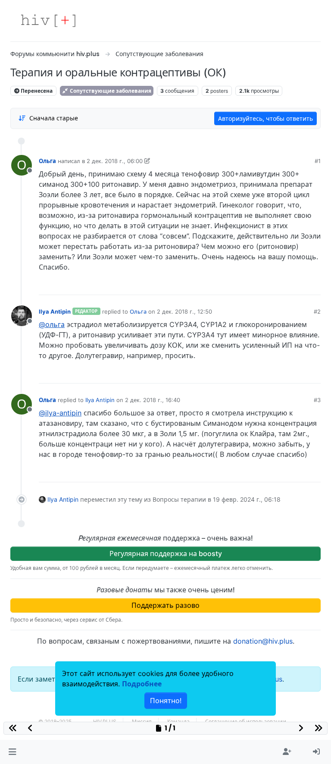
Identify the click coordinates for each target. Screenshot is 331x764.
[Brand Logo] (48, 20)
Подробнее (142, 683)
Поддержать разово (165, 605)
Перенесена (36, 91)
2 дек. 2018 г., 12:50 (184, 311)
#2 (317, 311)
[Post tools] (313, 285)
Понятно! (165, 700)
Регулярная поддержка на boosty (165, 553)
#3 (317, 399)
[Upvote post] (269, 285)
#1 (318, 160)
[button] (12, 752)
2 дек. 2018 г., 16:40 (152, 399)
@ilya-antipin (60, 413)
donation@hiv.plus (263, 641)
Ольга (47, 160)
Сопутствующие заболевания (110, 91)
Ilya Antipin (55, 311)
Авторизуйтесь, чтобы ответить (265, 118)
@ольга (52, 324)
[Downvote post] (297, 285)
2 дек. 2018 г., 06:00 (115, 160)
